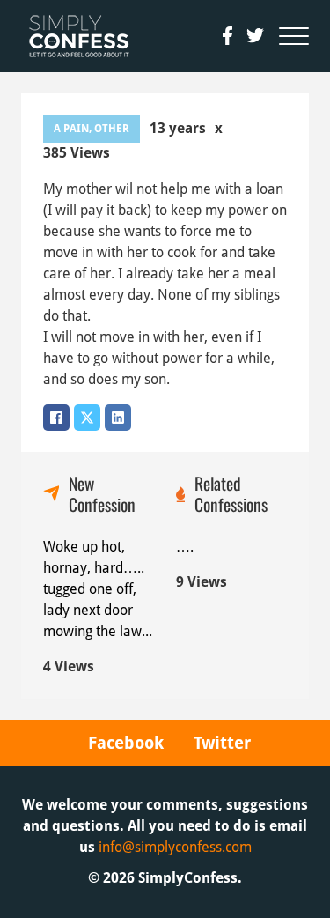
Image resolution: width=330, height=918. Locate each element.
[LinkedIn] (118, 417)
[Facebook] (56, 417)
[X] (87, 417)
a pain (71, 128)
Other (111, 128)
